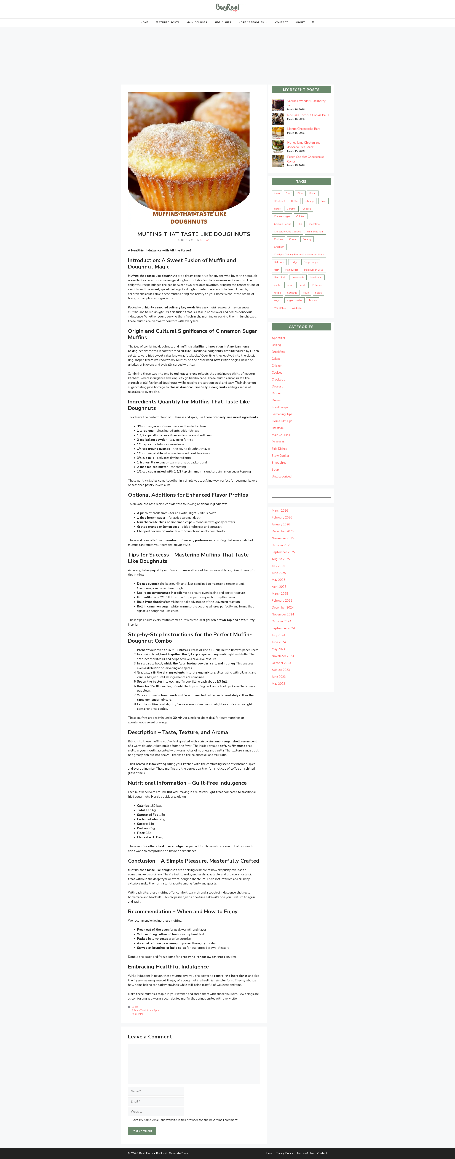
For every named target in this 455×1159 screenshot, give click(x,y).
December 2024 (283, 608)
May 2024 (278, 649)
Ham (276, 270)
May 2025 (278, 580)
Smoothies (279, 463)
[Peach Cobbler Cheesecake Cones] (278, 162)
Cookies (278, 239)
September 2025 (283, 552)
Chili (300, 224)
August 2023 (281, 670)
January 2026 (281, 524)
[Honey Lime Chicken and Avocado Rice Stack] (278, 147)
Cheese (307, 208)
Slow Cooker (280, 456)
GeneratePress (178, 1153)
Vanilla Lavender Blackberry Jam (306, 103)
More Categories (251, 22)
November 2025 (283, 538)
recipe (277, 292)
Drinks (276, 400)
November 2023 (283, 656)
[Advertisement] (227, 53)
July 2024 (278, 635)
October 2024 (281, 621)
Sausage (292, 292)
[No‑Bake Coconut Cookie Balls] (278, 120)
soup (306, 292)
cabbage (309, 201)
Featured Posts (168, 22)
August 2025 (281, 559)
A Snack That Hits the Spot (145, 1010)
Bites (300, 193)
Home (144, 22)
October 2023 (281, 663)
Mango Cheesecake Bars (303, 129)
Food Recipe (280, 407)
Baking (276, 345)
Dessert (277, 386)
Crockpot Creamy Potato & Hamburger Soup (299, 254)
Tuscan (313, 300)
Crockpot (279, 247)
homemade (298, 277)
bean (277, 193)
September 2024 (283, 628)
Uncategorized (281, 476)
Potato (302, 285)
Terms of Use (305, 1153)
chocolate (314, 224)
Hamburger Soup (313, 270)
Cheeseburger (282, 216)
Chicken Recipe (282, 224)
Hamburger (291, 270)
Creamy (307, 239)
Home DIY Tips (282, 421)
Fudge (294, 262)
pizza (290, 285)
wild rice (297, 308)
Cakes (135, 1007)
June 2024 (279, 642)
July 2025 (278, 566)
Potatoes (317, 285)
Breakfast (279, 201)
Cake (323, 201)
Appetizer (278, 338)
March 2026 (280, 511)
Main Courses (197, 22)
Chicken (300, 216)
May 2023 (278, 684)
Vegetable (280, 308)
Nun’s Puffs (137, 1014)
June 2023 (279, 677)
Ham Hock (280, 277)
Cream (292, 239)
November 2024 (283, 614)
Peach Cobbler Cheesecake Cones (305, 159)
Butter (294, 201)
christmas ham (315, 231)
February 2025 (282, 601)
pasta (277, 285)
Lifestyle (278, 428)
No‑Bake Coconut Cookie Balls (308, 115)
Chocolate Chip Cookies (287, 231)
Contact (281, 22)
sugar (277, 300)
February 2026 (282, 517)
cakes (277, 208)
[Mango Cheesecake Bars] (278, 133)
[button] (313, 23)
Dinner (276, 393)
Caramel (291, 208)
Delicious (279, 262)
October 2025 (281, 545)
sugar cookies (294, 300)
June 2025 (279, 573)
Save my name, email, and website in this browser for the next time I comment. (185, 1120)
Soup (275, 470)
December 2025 (283, 531)
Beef (288, 193)
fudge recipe (311, 262)
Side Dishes (222, 22)
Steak (318, 292)
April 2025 (279, 587)
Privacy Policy (284, 1153)
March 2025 (280, 594)
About (300, 22)
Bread (312, 193)
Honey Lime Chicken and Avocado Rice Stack (303, 145)
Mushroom (316, 277)
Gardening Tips (282, 414)
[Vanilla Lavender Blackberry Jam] (278, 106)
